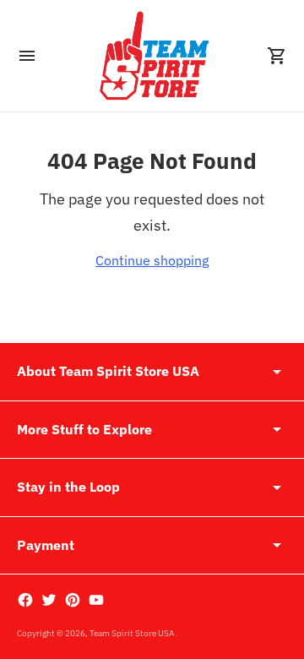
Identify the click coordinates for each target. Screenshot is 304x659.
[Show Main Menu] (27, 55)
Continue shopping (152, 260)
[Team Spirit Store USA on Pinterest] (72, 599)
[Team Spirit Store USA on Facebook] (25, 599)
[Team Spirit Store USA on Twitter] (49, 599)
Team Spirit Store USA (133, 633)
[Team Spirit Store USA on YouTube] (96, 599)
